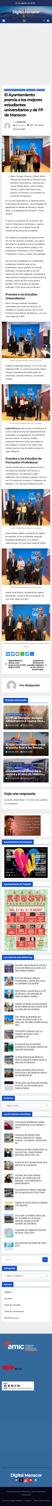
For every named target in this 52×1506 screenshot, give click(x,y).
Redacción (21, 122)
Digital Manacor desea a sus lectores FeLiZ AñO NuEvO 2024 (17, 664)
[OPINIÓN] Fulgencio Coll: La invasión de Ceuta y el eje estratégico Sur (29, 1034)
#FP (32, 125)
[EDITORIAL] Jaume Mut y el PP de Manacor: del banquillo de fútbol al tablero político (30, 993)
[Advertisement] (26, 50)
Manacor (40, 90)
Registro (8, 1292)
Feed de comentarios (14, 1311)
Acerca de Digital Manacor (12, 1500)
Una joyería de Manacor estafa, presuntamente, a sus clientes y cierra (30, 1124)
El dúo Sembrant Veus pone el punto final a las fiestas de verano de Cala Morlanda (25, 747)
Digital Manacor (26, 12)
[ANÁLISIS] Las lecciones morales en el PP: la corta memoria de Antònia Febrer (31, 1085)
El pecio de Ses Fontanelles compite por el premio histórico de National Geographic (31, 1047)
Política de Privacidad (41, 1500)
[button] (44, 20)
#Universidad (19, 129)
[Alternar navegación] (24, 21)
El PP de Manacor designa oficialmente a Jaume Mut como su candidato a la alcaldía (30, 980)
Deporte (10, 768)
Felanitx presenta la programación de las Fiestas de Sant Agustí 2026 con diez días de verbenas (31, 1006)
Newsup (40, 1491)
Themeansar (26, 1495)
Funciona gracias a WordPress (19, 1491)
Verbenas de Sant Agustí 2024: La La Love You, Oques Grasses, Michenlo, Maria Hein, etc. (31, 1152)
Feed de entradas (12, 1305)
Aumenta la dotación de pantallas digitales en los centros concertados (35, 665)
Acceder (8, 1298)
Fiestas (9, 741)
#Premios (39, 125)
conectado (30, 800)
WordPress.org (11, 1318)
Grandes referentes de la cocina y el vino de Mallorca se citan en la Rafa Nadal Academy (31, 968)
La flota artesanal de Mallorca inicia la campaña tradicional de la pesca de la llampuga (31, 1059)
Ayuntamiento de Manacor (15, 90)
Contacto (28, 1500)
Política (19, 714)
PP (25, 714)
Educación (31, 90)
